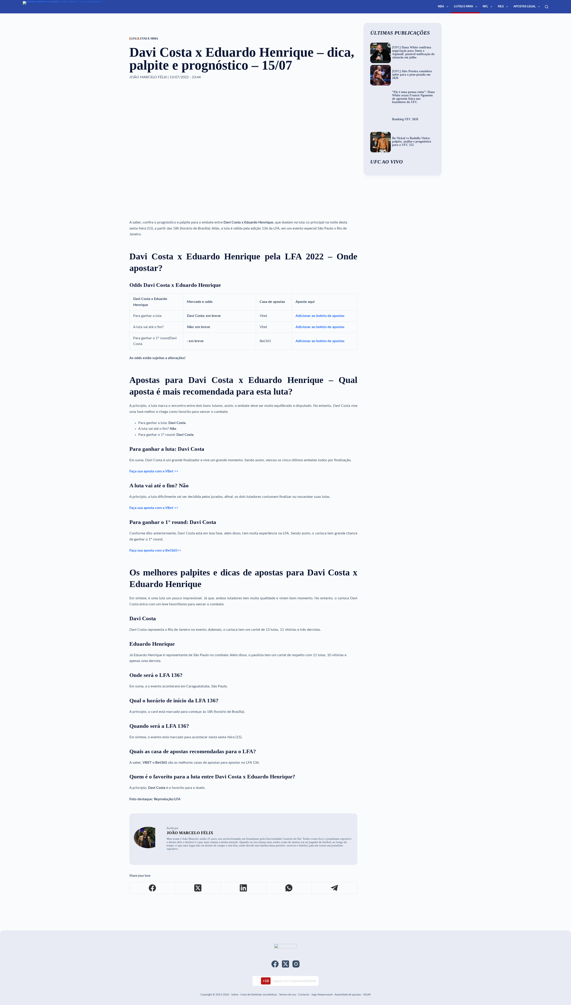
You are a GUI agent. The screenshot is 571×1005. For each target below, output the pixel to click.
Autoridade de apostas (348, 994)
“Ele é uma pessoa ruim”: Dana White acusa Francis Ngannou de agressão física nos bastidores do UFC (413, 97)
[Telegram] (334, 888)
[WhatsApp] (289, 888)
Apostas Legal (524, 6)
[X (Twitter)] (198, 888)
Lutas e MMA (463, 6)
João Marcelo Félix (190, 833)
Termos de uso (287, 994)
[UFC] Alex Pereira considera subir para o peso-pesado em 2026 (412, 75)
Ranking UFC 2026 (405, 119)
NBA (441, 6)
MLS (501, 6)
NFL (485, 6)
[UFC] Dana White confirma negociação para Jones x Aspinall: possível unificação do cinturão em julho (413, 52)
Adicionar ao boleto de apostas (320, 316)
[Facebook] (152, 888)
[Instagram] (296, 964)
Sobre (234, 994)
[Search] (546, 6)
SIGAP (367, 994)
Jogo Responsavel (322, 994)
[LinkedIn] (243, 888)
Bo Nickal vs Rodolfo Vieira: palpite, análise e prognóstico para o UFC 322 (411, 142)
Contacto (303, 994)
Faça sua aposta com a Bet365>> (155, 550)
